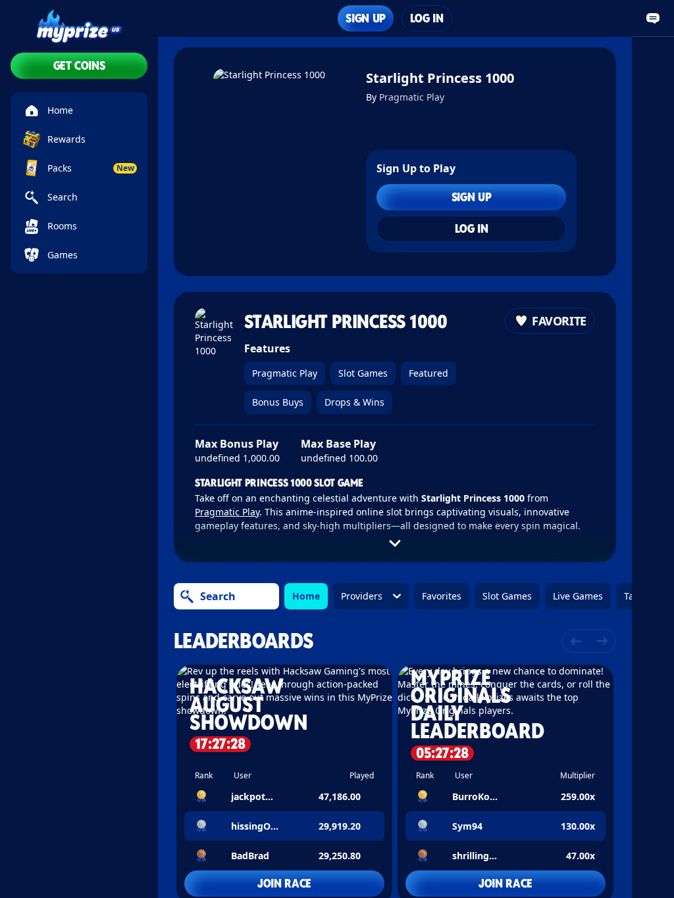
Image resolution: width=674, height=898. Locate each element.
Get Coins (79, 65)
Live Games (578, 596)
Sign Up (365, 18)
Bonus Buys (277, 402)
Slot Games (363, 373)
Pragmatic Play (411, 97)
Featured (428, 373)
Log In (427, 18)
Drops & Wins (354, 402)
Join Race (284, 883)
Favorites (441, 596)
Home (306, 596)
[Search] (187, 596)
